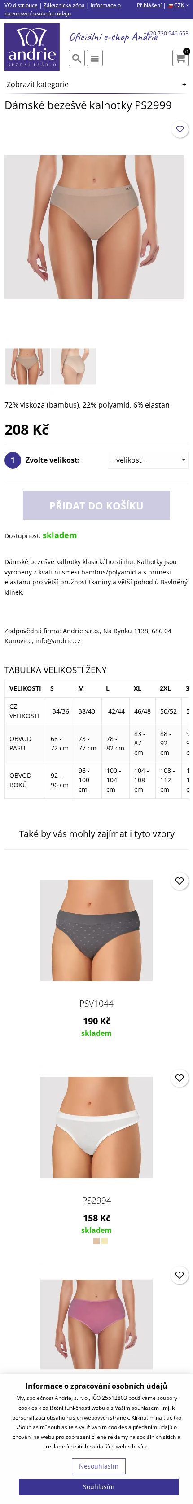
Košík (186, 52)
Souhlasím (98, 1486)
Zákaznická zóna (64, 5)
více (143, 1446)
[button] (180, 129)
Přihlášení (149, 5)
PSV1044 (96, 1003)
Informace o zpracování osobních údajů (62, 9)
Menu (95, 58)
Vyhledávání (77, 58)
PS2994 (96, 1200)
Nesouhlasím (98, 1466)
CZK (181, 5)
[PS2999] (94, 226)
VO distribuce (21, 5)
